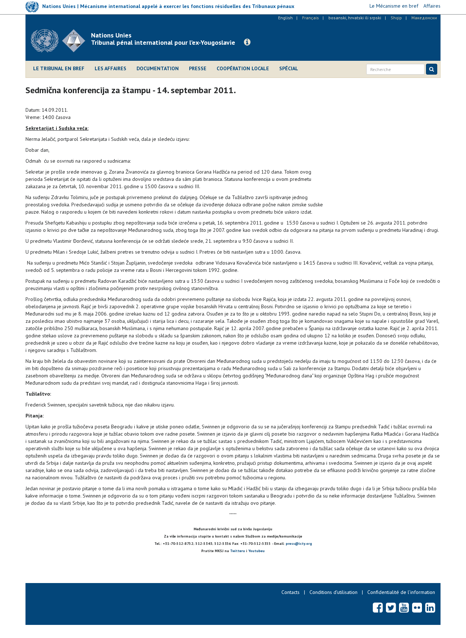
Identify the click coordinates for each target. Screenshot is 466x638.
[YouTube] (404, 607)
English (285, 17)
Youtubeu (256, 550)
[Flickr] (417, 607)
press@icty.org (299, 543)
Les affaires (110, 68)
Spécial (288, 68)
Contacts (290, 592)
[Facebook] (378, 607)
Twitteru (237, 550)
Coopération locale (243, 68)
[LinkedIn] (430, 607)
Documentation (158, 68)
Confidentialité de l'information (401, 592)
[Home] (61, 40)
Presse (197, 68)
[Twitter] (391, 607)
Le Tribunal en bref (58, 68)
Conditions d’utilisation (333, 592)
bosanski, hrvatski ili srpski (354, 17)
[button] (247, 42)
